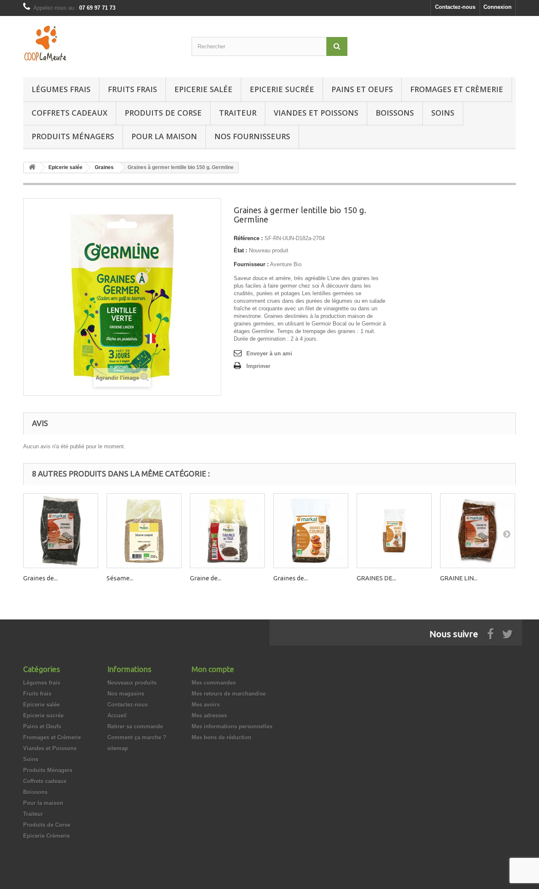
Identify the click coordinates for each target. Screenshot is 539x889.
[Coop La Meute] (101, 44)
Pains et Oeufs (362, 89)
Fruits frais (132, 89)
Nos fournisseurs (252, 136)
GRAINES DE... (376, 578)
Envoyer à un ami (269, 353)
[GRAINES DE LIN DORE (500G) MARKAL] (394, 530)
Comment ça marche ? (136, 737)
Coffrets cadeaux (69, 113)
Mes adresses (209, 715)
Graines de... (40, 578)
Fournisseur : (251, 264)
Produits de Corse (163, 113)
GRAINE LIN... (459, 578)
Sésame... (120, 578)
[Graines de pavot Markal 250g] (60, 530)
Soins (442, 113)
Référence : (248, 238)
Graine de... (205, 578)
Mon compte (213, 669)
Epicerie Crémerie (46, 836)
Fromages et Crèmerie (456, 89)
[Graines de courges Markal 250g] (310, 530)
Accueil (117, 715)
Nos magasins (125, 694)
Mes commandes (214, 683)
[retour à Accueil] (32, 167)
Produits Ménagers (73, 136)
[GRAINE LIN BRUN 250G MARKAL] (477, 530)
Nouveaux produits (132, 683)
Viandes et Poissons (316, 113)
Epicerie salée (203, 89)
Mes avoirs (206, 704)
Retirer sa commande (135, 726)
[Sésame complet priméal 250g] (144, 530)
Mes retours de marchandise (229, 694)
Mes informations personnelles (232, 726)
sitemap (117, 748)
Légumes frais (61, 89)
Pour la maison (164, 136)
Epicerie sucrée (282, 89)
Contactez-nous (455, 7)
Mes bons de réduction (221, 737)
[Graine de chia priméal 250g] (227, 530)
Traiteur (237, 113)
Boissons (395, 113)
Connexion (497, 7)
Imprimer (258, 366)
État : (240, 250)
